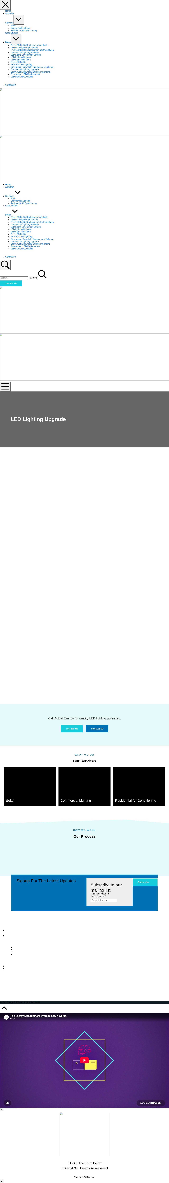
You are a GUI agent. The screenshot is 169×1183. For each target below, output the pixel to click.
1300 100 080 (16, 935)
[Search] (5, 265)
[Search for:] (14, 277)
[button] (11, 283)
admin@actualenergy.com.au (19, 932)
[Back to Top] (4, 1011)
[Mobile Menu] (5, 386)
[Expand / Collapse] (18, 19)
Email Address (98, 896)
